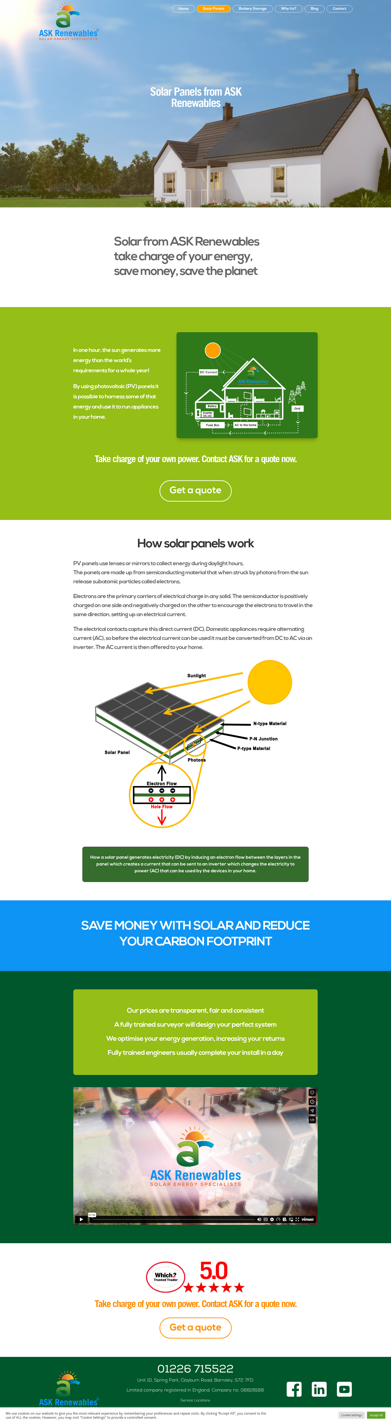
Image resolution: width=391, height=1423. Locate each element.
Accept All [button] (376, 1415)
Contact (339, 9)
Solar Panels (213, 9)
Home (183, 9)
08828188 (252, 1390)
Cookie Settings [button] (351, 1415)
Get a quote (196, 491)
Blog (314, 9)
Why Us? (288, 9)
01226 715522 (195, 1370)
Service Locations (195, 1400)
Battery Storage (253, 9)
